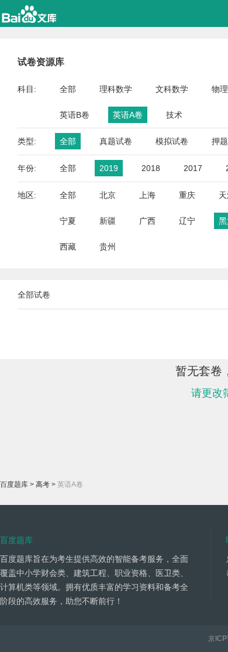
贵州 (107, 246)
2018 (150, 168)
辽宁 (187, 221)
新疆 (107, 221)
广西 (147, 221)
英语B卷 (74, 115)
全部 (68, 89)
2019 (108, 168)
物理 (220, 89)
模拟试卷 (172, 141)
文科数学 (172, 89)
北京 (107, 195)
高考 (43, 484)
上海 (147, 195)
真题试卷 (115, 141)
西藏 (68, 246)
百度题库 (14, 484)
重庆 (187, 195)
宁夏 (68, 221)
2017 (193, 168)
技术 (174, 115)
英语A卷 (128, 115)
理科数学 (115, 89)
